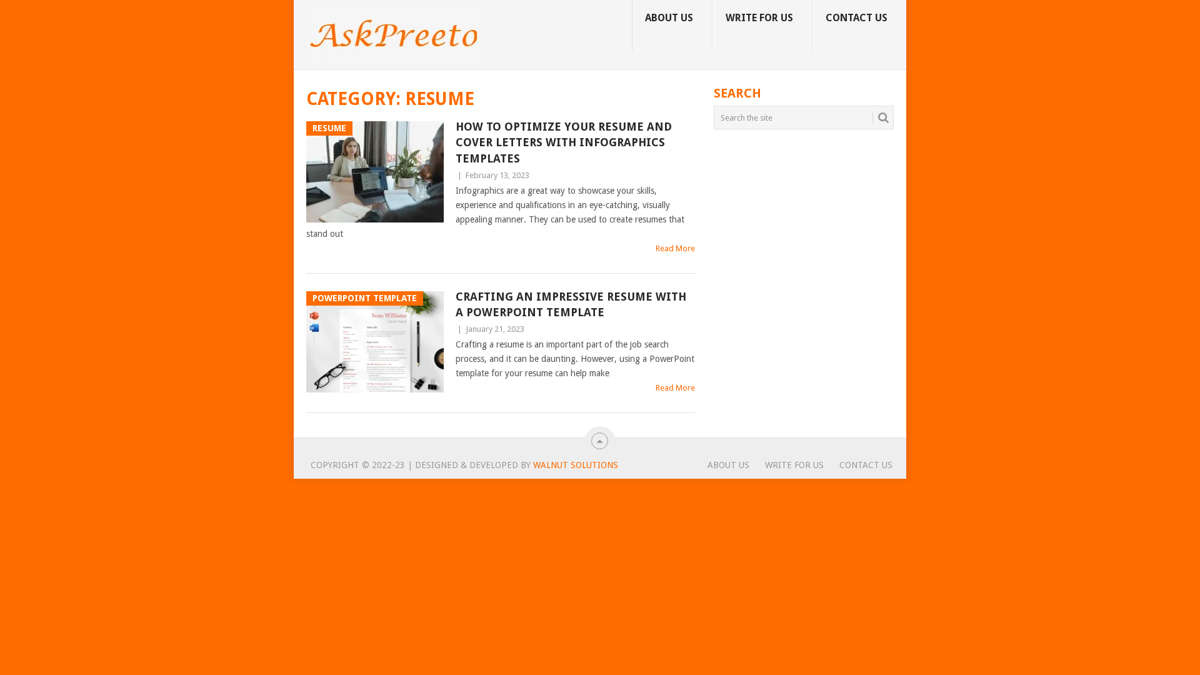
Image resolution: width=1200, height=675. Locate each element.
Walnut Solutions (575, 465)
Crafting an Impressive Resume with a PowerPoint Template (571, 304)
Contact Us (857, 18)
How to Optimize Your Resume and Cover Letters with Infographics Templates (564, 142)
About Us (669, 18)
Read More (675, 248)
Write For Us (759, 18)
